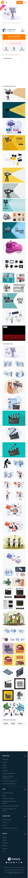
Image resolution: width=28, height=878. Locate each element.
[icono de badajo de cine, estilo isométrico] (8, 810)
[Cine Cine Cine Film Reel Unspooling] (7, 216)
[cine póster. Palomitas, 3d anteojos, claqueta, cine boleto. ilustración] (8, 774)
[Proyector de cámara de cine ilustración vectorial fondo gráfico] (13, 204)
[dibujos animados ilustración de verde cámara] (17, 655)
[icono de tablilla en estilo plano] (8, 833)
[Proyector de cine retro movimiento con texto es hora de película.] (13, 239)
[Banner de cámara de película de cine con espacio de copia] (13, 174)
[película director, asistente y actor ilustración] (13, 615)
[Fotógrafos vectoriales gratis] (13, 337)
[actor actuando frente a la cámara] (7, 298)
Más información (8, 57)
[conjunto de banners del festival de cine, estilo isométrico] (7, 656)
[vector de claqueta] (8, 676)
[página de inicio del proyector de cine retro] (13, 142)
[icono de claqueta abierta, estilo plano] (8, 856)
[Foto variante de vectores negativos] (9, 308)
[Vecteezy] (2, 2)
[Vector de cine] (13, 372)
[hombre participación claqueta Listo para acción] (8, 557)
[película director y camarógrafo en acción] (13, 725)
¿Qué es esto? (17, 54)
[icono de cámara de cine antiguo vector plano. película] (8, 763)
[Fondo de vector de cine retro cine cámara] (13, 190)
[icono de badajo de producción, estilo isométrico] (8, 821)
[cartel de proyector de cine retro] (13, 320)
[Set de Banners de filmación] (8, 287)
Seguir (22, 31)
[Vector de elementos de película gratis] (9, 226)
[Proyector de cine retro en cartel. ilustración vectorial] (13, 94)
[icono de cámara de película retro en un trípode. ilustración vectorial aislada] (17, 297)
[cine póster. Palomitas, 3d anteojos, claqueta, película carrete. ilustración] (8, 798)
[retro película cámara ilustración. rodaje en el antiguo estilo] (8, 868)
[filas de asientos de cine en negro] (13, 353)
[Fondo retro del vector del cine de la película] (13, 109)
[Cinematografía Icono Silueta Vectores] (13, 273)
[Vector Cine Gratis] (13, 158)
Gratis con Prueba (14, 37)
